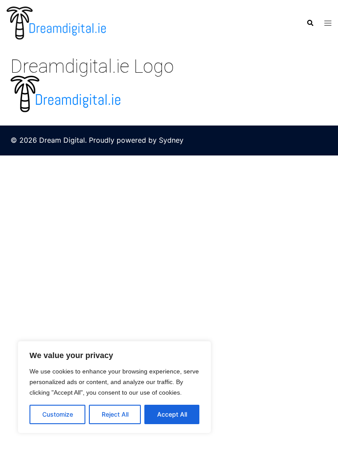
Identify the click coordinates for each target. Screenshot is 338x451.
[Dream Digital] (56, 22)
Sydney (171, 140)
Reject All (115, 414)
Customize (57, 414)
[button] (309, 22)
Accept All (172, 414)
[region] (114, 387)
